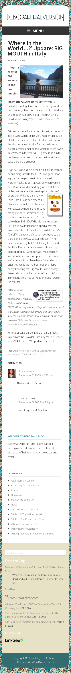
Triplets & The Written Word (26, 514)
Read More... (12, 589)
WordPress (38, 662)
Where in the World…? (23, 524)
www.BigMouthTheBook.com (24, 324)
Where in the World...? (31, 354)
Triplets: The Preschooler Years (28, 519)
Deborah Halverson (35, 18)
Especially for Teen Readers (26, 485)
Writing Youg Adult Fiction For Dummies (32, 533)
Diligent (39, 658)
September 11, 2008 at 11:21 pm (36, 402)
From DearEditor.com (23, 598)
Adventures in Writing (29, 350)
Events (14, 490)
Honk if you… (18, 495)
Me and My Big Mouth (22, 499)
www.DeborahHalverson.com (27, 320)
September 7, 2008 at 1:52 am (36, 375)
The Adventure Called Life (25, 509)
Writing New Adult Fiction (24, 528)
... (16, 582)
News (18, 354)
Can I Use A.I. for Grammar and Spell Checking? (30, 621)
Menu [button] (38, 30)
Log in (50, 662)
